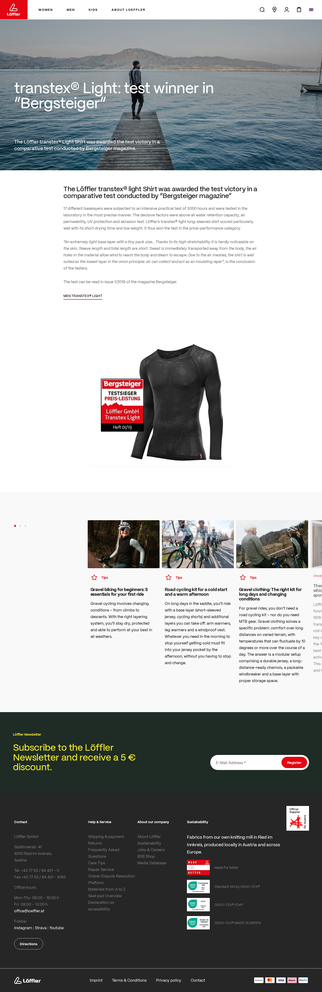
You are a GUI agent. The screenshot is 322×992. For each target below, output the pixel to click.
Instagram (23, 928)
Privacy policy (168, 980)
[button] (15, 526)
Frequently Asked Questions (103, 853)
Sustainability (149, 843)
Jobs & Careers (151, 850)
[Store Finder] (274, 9)
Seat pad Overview (105, 896)
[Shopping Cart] (299, 9)
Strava (40, 928)
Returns (95, 843)
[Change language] (311, 9)
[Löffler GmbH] (14, 9)
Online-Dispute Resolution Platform (111, 879)
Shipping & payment (106, 836)
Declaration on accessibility (101, 905)
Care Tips (96, 863)
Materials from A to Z (107, 889)
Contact (198, 980)
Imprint (96, 980)
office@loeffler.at (29, 911)
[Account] (286, 9)
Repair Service (101, 869)
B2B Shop (146, 856)
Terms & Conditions (129, 980)
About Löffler (149, 836)
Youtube (56, 928)
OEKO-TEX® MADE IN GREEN (238, 922)
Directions (28, 944)
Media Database (151, 863)
